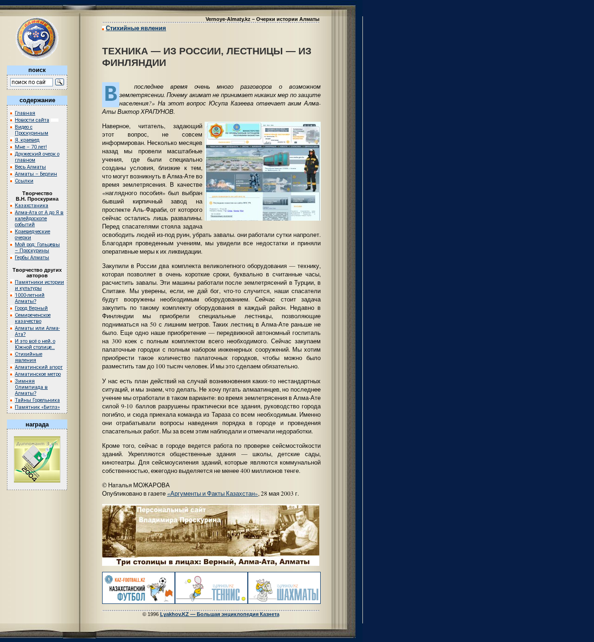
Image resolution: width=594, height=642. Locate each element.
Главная (25, 113)
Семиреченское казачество (33, 318)
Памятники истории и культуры (39, 285)
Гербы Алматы (32, 258)
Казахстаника (31, 206)
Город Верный (31, 308)
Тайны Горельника (37, 400)
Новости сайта (32, 120)
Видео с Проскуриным (31, 130)
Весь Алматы (30, 167)
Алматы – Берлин (36, 174)
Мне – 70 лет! (31, 147)
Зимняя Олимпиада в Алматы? (31, 387)
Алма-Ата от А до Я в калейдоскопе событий (39, 219)
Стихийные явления (28, 357)
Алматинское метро (38, 374)
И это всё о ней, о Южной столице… (35, 344)
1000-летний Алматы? (30, 298)
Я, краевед (27, 140)
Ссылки (24, 181)
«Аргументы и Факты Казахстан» (212, 493)
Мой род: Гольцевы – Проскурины (37, 248)
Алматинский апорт (39, 367)
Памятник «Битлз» (37, 407)
